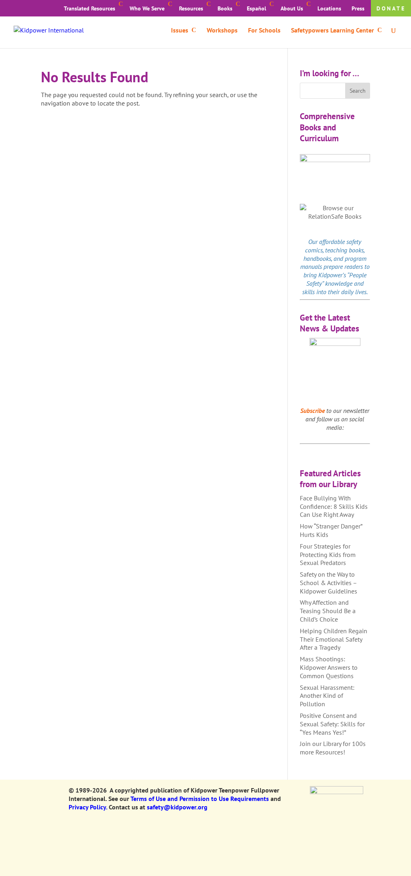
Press (358, 8)
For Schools (264, 30)
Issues (179, 30)
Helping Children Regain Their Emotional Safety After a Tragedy (333, 639)
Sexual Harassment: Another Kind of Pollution (327, 695)
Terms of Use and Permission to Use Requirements (199, 799)
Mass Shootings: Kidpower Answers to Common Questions (329, 667)
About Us (292, 8)
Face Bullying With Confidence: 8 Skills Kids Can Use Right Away (334, 506)
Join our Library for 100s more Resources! (333, 748)
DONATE (391, 8)
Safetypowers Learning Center (332, 30)
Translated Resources (89, 8)
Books (225, 8)
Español (256, 8)
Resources (191, 8)
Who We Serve (147, 8)
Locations (329, 8)
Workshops (222, 30)
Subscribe (312, 410)
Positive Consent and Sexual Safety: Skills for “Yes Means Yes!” (332, 723)
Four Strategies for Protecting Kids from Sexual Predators (328, 554)
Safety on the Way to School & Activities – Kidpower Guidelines (328, 582)
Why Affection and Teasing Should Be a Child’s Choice (328, 610)
